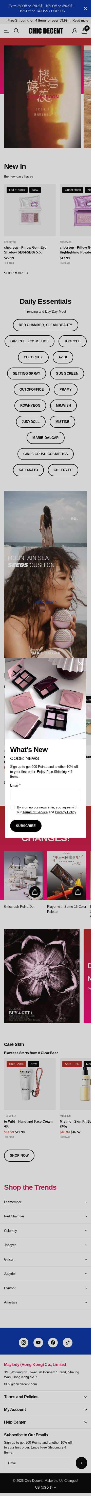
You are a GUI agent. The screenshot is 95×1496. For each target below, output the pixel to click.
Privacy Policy (65, 812)
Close (80, 663)
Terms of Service (35, 812)
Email (15, 785)
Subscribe (26, 826)
